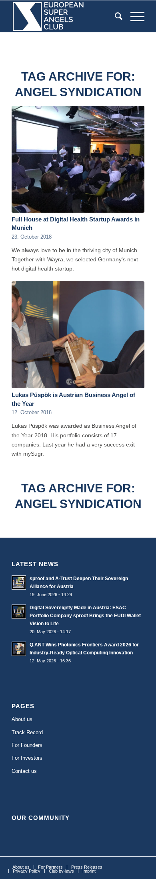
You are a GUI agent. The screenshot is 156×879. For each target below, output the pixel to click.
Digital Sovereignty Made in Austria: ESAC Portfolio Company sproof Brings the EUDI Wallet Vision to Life (85, 615)
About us (22, 719)
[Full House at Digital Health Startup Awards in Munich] (78, 159)
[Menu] (133, 16)
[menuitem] (114, 16)
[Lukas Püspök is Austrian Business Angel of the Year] (78, 334)
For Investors (27, 758)
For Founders (27, 745)
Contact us (24, 771)
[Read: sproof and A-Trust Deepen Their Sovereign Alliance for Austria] (19, 582)
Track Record (27, 732)
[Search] (114, 16)
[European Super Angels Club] (65, 16)
